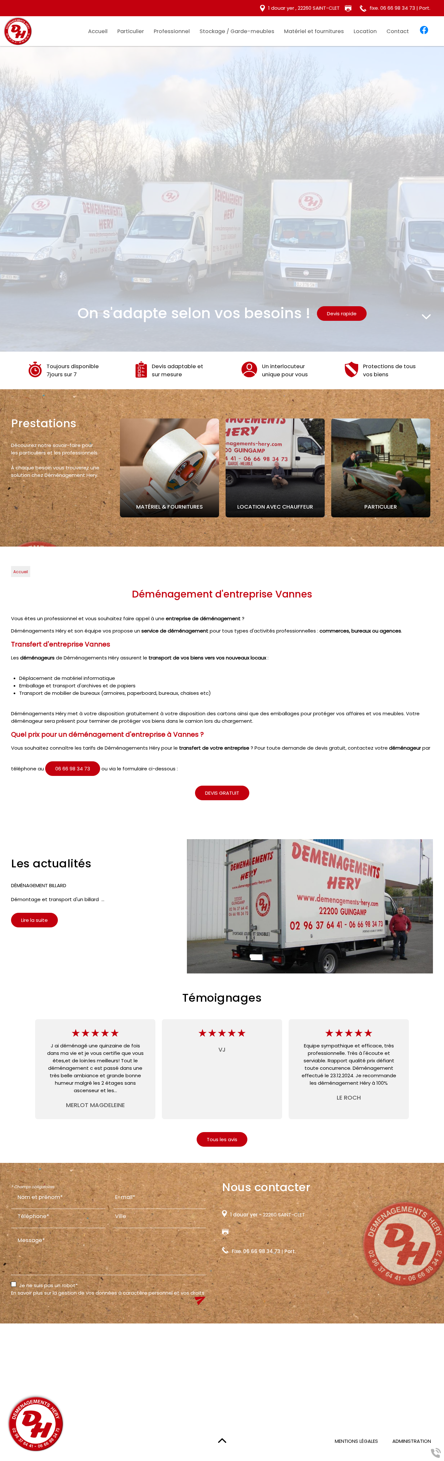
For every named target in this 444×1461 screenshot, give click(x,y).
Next (438, 468)
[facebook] (424, 31)
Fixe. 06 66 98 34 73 (256, 1251)
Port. (290, 1251)
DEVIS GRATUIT (222, 793)
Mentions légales (356, 1441)
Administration (411, 1441)
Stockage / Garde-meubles (237, 31)
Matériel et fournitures (314, 31)
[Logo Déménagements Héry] (18, 31)
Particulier (130, 31)
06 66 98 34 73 (72, 768)
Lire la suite (34, 920)
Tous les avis (222, 1139)
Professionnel (172, 31)
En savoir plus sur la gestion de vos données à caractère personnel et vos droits (107, 1292)
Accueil (98, 31)
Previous (112, 468)
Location (365, 31)
